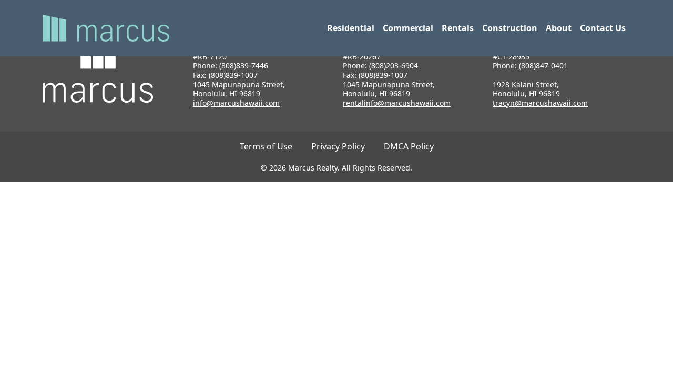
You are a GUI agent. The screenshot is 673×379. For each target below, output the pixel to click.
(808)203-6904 (393, 66)
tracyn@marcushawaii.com (540, 103)
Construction (509, 28)
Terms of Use (266, 146)
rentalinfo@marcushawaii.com (397, 103)
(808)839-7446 (243, 66)
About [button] (559, 28)
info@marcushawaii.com (236, 103)
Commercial (408, 28)
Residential (350, 28)
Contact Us (603, 28)
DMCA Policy (409, 146)
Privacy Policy (338, 146)
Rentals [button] (458, 28)
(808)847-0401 (543, 66)
